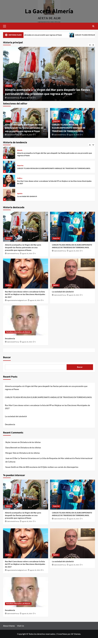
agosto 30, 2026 (27, 98)
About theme (9, 626)
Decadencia (21, 196)
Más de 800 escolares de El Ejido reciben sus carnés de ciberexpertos (48, 467)
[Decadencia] (9, 195)
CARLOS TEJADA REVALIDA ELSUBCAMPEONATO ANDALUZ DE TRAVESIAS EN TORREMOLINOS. (68, 128)
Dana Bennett (11, 447)
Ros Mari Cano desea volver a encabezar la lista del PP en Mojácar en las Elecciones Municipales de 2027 (54, 168)
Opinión (19, 180)
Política (19, 164)
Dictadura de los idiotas (30, 442)
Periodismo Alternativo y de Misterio (29, 194)
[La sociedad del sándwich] (9, 181)
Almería (8, 86)
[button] (5, 26)
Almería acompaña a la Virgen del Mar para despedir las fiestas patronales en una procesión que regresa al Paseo (47, 92)
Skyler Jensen (11, 442)
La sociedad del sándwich (27, 182)
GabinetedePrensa (13, 98)
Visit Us (20, 626)
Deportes (56, 121)
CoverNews (62, 634)
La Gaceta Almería (49, 11)
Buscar (7, 357)
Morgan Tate (10, 453)
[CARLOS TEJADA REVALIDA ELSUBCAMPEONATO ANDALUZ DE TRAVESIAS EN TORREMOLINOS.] (9, 153)
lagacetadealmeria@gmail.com (17, 300)
